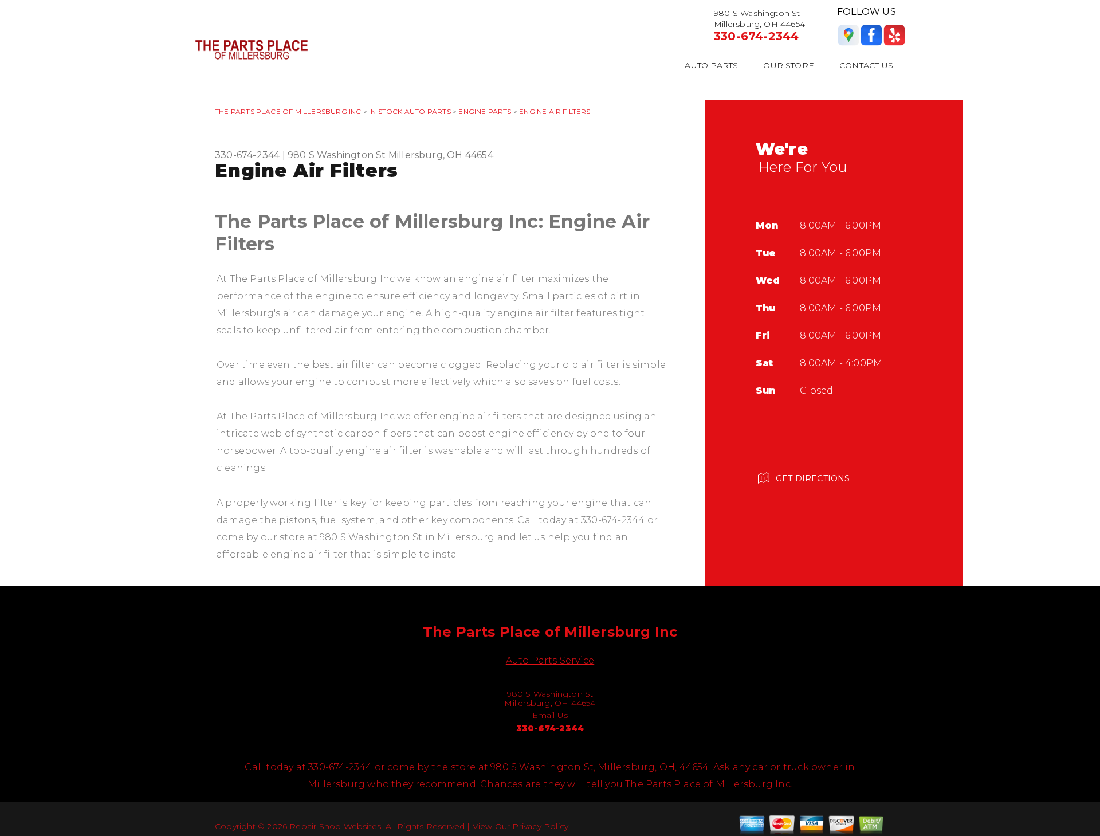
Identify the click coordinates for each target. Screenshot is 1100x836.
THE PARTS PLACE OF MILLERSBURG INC (288, 111)
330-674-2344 (756, 36)
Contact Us (866, 65)
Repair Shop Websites (335, 826)
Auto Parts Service (550, 660)
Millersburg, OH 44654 (440, 155)
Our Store (788, 65)
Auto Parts (711, 65)
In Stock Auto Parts (410, 111)
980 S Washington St (337, 155)
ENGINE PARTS (484, 111)
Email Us (550, 715)
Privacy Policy (540, 826)
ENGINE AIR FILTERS (554, 111)
